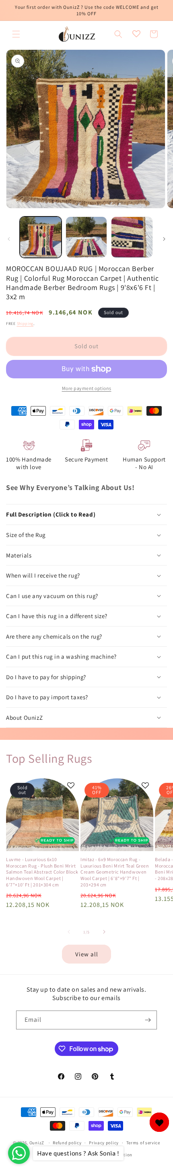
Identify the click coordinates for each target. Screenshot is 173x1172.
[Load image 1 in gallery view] (41, 237)
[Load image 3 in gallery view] (132, 237)
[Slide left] (9, 239)
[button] (16, 34)
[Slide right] (164, 239)
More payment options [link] (86, 388)
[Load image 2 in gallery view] (86, 237)
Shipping (25, 323)
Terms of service (143, 1142)
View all (86, 954)
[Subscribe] (148, 1020)
